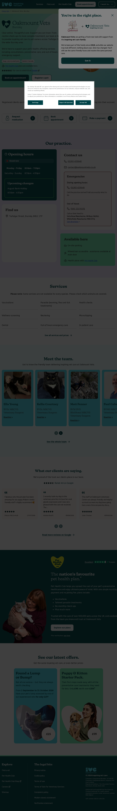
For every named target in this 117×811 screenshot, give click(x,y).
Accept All (83, 102)
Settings (35, 102)
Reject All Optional (66, 102)
